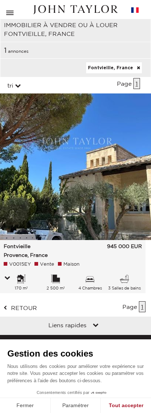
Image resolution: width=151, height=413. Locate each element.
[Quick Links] (95, 325)
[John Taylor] (75, 10)
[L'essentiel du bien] (7, 278)
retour (24, 308)
